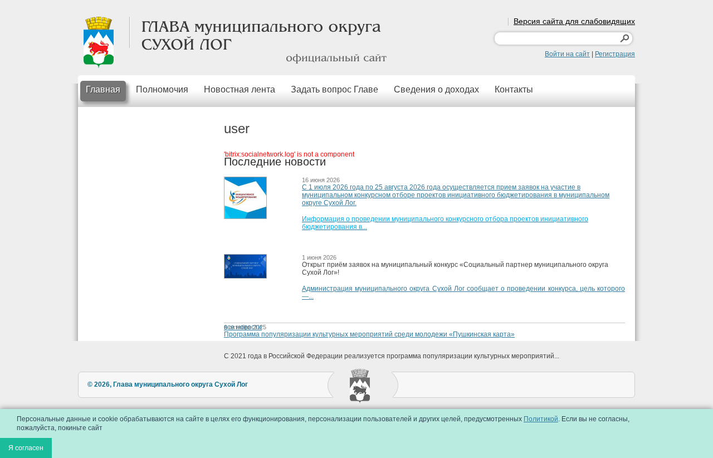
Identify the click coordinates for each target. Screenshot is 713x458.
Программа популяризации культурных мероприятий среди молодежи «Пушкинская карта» (369, 334)
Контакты (514, 89)
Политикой (541, 419)
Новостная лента (239, 89)
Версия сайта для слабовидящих (574, 21)
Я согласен (25, 448)
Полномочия (162, 89)
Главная (103, 89)
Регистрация (615, 54)
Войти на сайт (567, 54)
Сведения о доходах (436, 89)
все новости (243, 327)
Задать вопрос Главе (334, 89)
